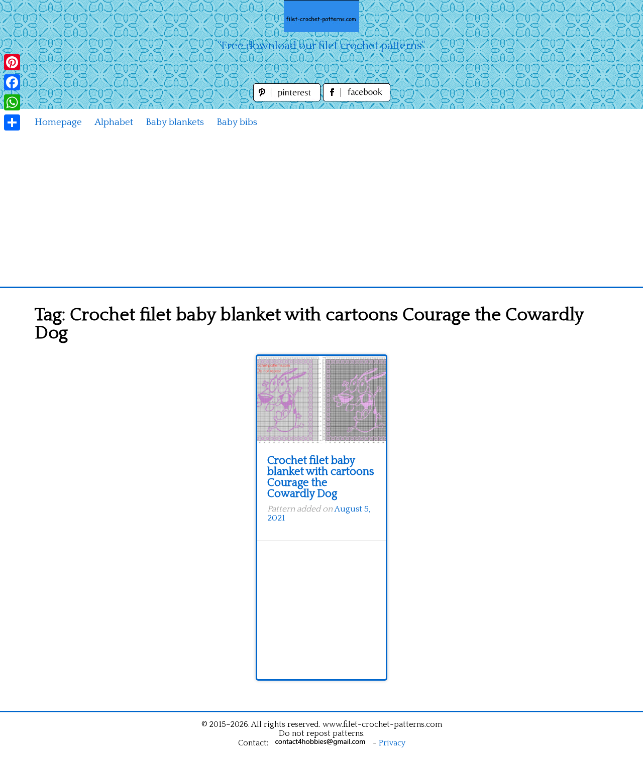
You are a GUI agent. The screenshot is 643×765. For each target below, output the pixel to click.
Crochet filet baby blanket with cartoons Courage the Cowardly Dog (320, 477)
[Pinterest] (12, 62)
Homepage (58, 122)
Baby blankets (175, 122)
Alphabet (113, 122)
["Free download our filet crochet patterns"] (321, 16)
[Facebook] (12, 82)
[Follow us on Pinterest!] (288, 98)
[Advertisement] (321, 211)
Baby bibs (237, 122)
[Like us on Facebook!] (356, 98)
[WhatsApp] (12, 102)
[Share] (12, 122)
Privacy (392, 742)
